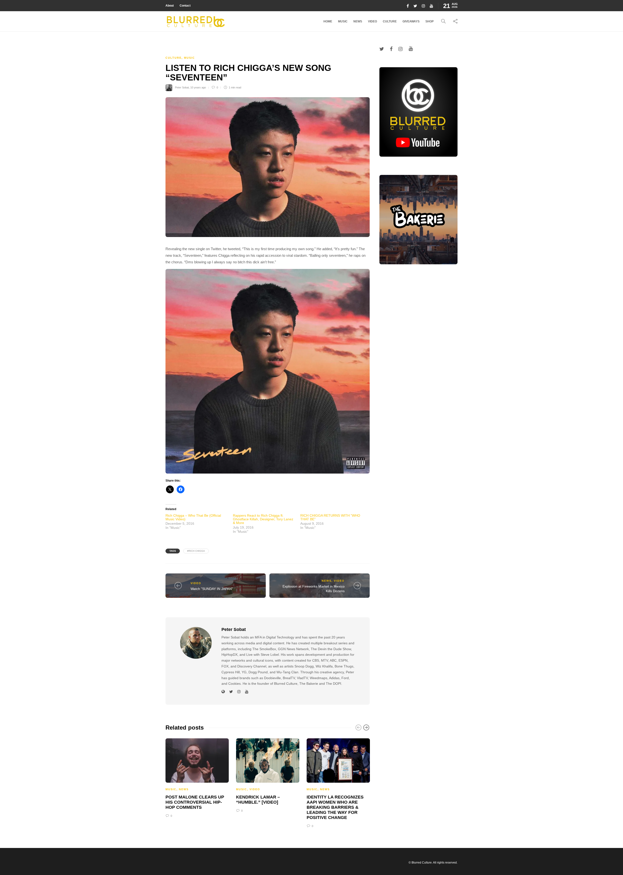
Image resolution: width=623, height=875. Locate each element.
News (357, 21)
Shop (429, 21)
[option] (197, 777)
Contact (185, 5)
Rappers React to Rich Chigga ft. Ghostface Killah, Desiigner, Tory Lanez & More (263, 519)
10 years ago (198, 87)
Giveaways (411, 21)
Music (343, 21)
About (169, 5)
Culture (390, 21)
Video (372, 21)
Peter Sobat (182, 87)
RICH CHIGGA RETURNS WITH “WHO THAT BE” (330, 517)
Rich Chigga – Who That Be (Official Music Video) (193, 517)
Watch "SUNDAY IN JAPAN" (212, 589)
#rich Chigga (196, 551)
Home (327, 21)
